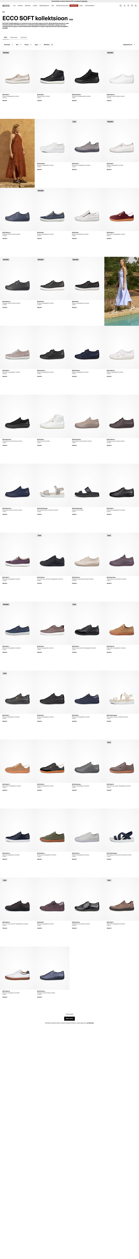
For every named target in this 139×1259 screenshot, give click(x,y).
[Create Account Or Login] (124, 6)
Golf (52, 5)
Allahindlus (74, 5)
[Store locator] (128, 6)
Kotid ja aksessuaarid (62, 5)
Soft (3, 12)
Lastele (35, 5)
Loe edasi (5, 28)
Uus (14, 5)
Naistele (20, 5)
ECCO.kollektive (89, 5)
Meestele (27, 5)
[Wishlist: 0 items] (132, 6)
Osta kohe (84, 1)
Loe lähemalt (90, 1023)
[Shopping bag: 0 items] (135, 6)
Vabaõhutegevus (44, 5)
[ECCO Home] (6, 6)
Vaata (81, 5)
